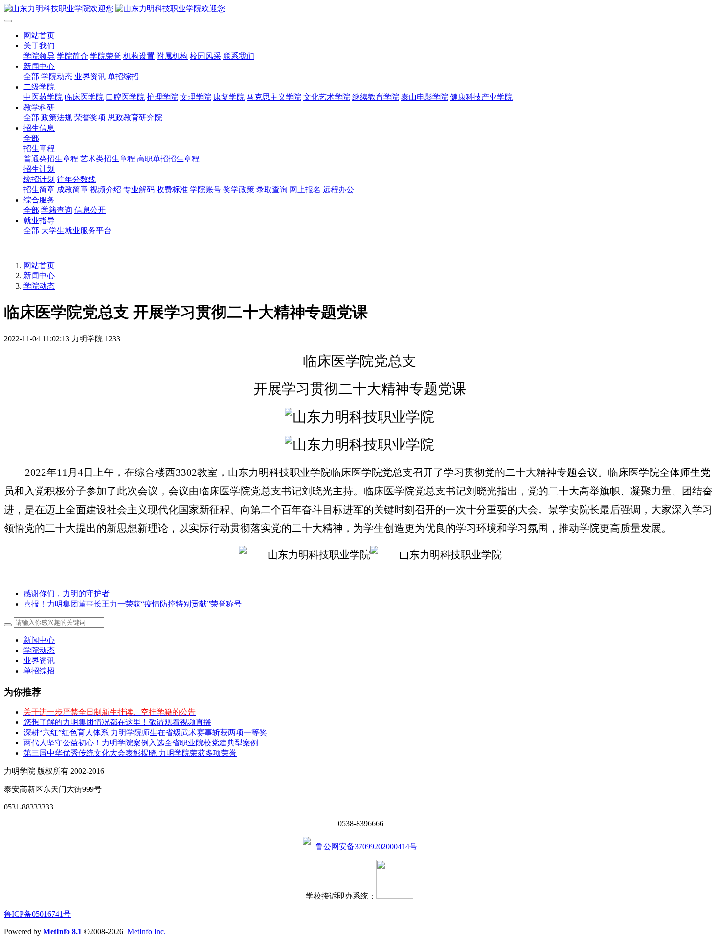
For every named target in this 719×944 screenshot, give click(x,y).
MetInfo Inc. (146, 931)
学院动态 (39, 286)
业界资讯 (39, 660)
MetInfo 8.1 (62, 931)
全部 (31, 76)
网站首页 (39, 35)
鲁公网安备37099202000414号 (366, 846)
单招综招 (39, 671)
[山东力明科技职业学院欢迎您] (359, 9)
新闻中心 (39, 275)
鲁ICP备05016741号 (37, 914)
